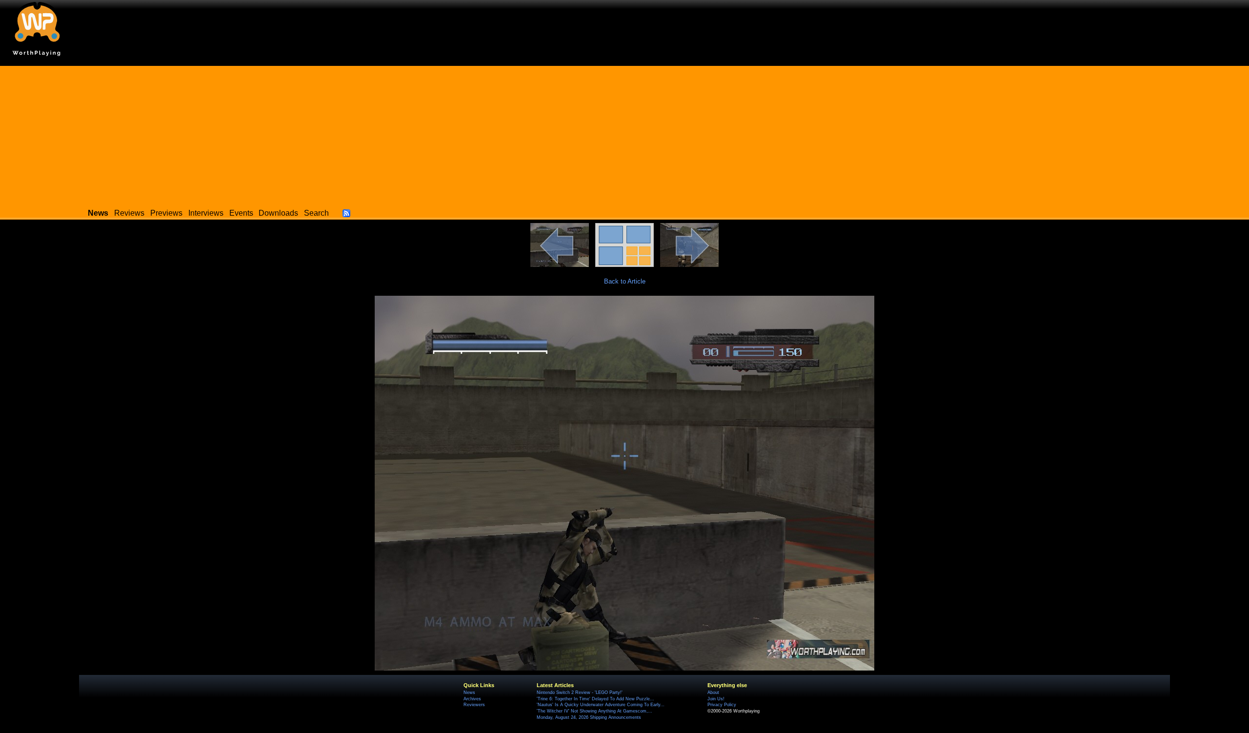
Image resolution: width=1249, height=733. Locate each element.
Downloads (278, 213)
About (713, 692)
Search (316, 213)
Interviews (205, 213)
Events (241, 213)
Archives (472, 698)
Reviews (129, 213)
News (469, 692)
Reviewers (474, 704)
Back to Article (624, 281)
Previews (166, 213)
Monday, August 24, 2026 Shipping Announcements (589, 717)
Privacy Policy (721, 704)
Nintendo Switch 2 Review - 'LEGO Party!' (580, 692)
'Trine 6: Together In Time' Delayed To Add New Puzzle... (595, 698)
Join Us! (716, 698)
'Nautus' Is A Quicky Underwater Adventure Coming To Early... (601, 704)
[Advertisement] (624, 134)
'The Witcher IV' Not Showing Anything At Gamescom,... (594, 711)
